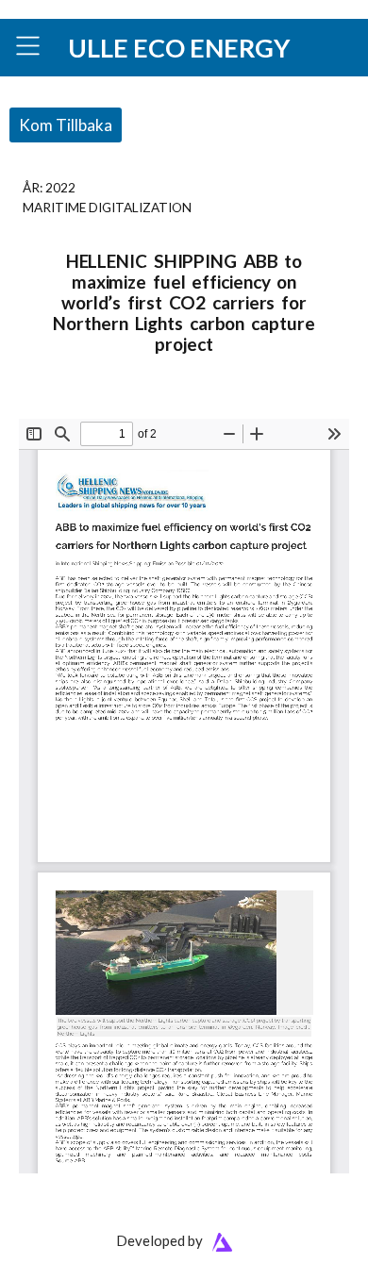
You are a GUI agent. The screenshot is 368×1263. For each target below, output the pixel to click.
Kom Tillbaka (65, 125)
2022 (60, 187)
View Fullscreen (63, 406)
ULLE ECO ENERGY (179, 47)
